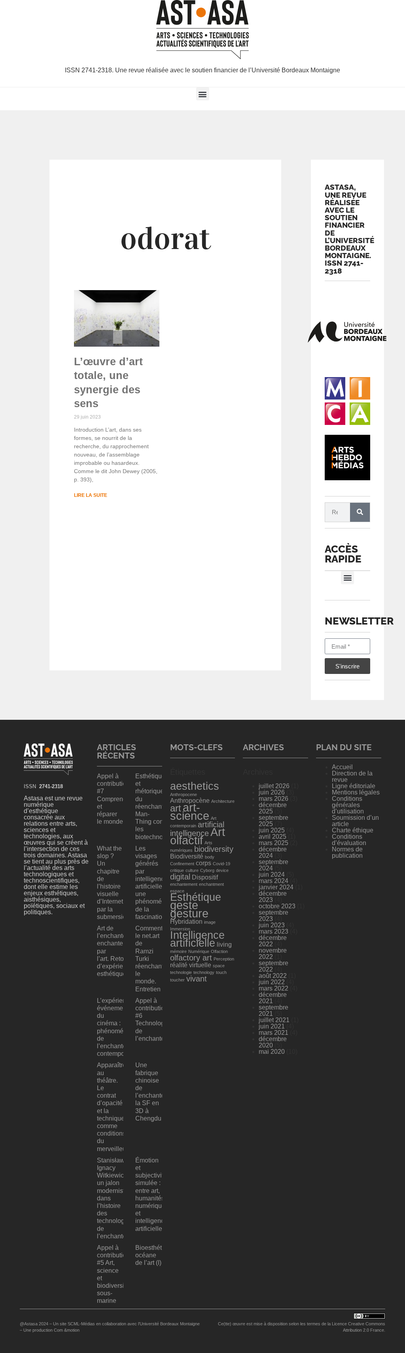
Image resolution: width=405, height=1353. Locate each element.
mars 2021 (273, 1032)
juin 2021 (272, 1026)
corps (203, 863)
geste (184, 904)
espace (177, 891)
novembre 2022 (273, 953)
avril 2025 (272, 836)
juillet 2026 (274, 786)
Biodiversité (186, 856)
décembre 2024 (273, 852)
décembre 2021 (273, 997)
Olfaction (219, 951)
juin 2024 (272, 874)
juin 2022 (272, 982)
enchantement (183, 884)
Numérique (198, 951)
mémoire (178, 951)
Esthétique (195, 897)
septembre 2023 (273, 915)
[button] (202, 93)
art (175, 808)
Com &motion (66, 1330)
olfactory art (191, 957)
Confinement (182, 863)
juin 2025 (272, 830)
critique (177, 870)
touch (221, 972)
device (222, 870)
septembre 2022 (273, 966)
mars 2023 (273, 931)
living (224, 944)
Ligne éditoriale (353, 786)
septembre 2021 (273, 1010)
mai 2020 (272, 1051)
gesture (189, 913)
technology (203, 972)
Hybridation (186, 921)
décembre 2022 (273, 940)
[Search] (360, 512)
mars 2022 (273, 988)
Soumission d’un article (355, 820)
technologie (181, 972)
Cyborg (207, 870)
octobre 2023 (277, 906)
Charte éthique (352, 830)
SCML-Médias (81, 1323)
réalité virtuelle (190, 965)
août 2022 (273, 975)
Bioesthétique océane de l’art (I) (154, 1255)
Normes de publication (347, 852)
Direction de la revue (352, 776)
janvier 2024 (276, 887)
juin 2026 (272, 792)
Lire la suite (90, 495)
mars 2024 (273, 880)
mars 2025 (273, 843)
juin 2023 (272, 925)
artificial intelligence (197, 829)
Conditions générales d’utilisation (348, 805)
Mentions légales (356, 792)
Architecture (223, 801)
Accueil (342, 767)
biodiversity (213, 849)
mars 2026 (273, 798)
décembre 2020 (273, 1042)
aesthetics (194, 786)
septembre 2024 (273, 865)
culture (192, 870)
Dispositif (205, 877)
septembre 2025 (273, 820)
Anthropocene (183, 794)
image (210, 922)
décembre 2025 (273, 808)
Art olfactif (197, 836)
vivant (196, 978)
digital (180, 876)
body (209, 857)
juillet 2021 (274, 1020)
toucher (177, 979)
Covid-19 (221, 863)
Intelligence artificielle (197, 939)
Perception (224, 959)
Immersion (180, 929)
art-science (189, 811)
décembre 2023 (273, 896)
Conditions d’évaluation (349, 839)
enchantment (211, 884)
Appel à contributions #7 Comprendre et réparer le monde (115, 799)
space (219, 965)
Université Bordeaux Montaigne (170, 1323)
